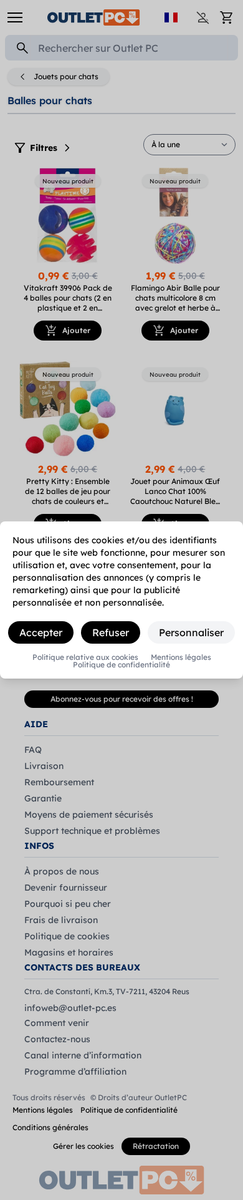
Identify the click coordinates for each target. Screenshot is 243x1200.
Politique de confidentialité (121, 665)
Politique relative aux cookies (85, 657)
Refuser (110, 632)
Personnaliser (191, 632)
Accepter (40, 632)
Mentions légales (181, 657)
